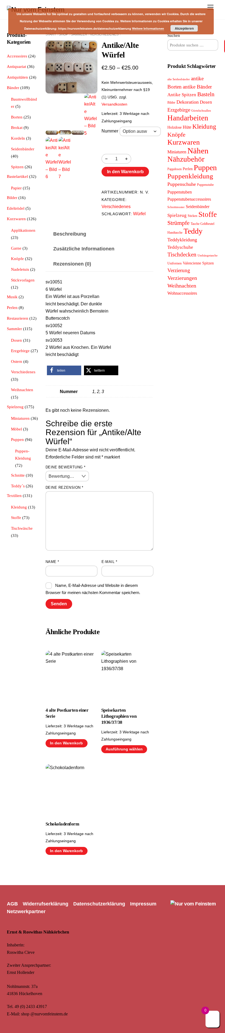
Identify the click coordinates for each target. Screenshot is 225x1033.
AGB (12, 904)
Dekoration (187, 102)
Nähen (198, 150)
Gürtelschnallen (201, 110)
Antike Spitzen (181, 94)
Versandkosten (114, 104)
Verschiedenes (104, 34)
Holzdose (174, 127)
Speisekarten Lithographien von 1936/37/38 (118, 716)
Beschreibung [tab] (69, 234)
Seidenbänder (22, 149)
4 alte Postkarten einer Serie (67, 713)
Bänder (13, 87)
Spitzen (17, 166)
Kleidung (19, 507)
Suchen (173, 35)
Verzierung (178, 270)
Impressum (143, 904)
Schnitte (18, 475)
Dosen (16, 340)
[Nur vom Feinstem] (193, 904)
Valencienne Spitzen (198, 263)
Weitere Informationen (148, 28)
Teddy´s (18, 486)
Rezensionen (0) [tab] (72, 264)
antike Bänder (197, 87)
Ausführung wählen (124, 749)
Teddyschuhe (180, 247)
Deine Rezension (64, 487)
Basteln (206, 94)
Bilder (12, 197)
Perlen (12, 307)
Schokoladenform (62, 824)
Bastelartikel (17, 176)
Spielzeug (15, 406)
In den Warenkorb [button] (66, 743)
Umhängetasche (208, 255)
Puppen (17, 439)
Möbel (16, 429)
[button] (64, 370)
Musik (12, 296)
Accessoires (17, 56)
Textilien (14, 495)
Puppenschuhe (181, 184)
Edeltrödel (15, 208)
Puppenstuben (179, 192)
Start (51, 34)
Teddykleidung (182, 239)
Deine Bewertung (66, 467)
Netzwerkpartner (26, 911)
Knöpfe (17, 258)
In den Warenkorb (125, 171)
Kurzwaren (16, 218)
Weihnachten (22, 389)
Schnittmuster (176, 207)
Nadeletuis (20, 269)
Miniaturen (20, 418)
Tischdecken (181, 254)
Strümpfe (178, 222)
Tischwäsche (22, 528)
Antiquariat (16, 66)
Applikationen (23, 230)
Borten (16, 117)
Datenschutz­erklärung (99, 904)
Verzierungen (182, 278)
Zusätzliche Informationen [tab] (83, 249)
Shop (63, 34)
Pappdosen (174, 169)
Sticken (192, 215)
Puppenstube (205, 184)
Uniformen (174, 263)
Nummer (110, 131)
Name (52, 562)
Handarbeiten (187, 118)
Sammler (79, 34)
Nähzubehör (185, 159)
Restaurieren (17, 318)
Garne (16, 248)
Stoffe (16, 517)
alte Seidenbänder (178, 79)
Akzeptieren (184, 28)
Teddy (193, 231)
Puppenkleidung (190, 176)
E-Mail (109, 562)
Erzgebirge (20, 350)
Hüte (187, 127)
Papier (16, 188)
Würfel (139, 213)
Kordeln (18, 138)
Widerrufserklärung (45, 904)
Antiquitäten (17, 77)
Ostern (16, 361)
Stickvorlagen (23, 280)
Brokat (16, 127)
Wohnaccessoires (182, 293)
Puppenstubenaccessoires (189, 199)
